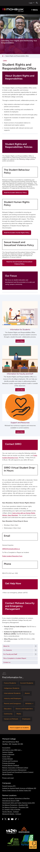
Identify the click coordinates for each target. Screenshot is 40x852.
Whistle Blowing (7, 774)
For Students (7, 650)
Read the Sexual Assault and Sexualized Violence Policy (19, 263)
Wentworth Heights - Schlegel (11, 814)
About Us (6, 646)
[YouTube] (12, 819)
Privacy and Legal (8, 778)
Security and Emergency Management (14, 770)
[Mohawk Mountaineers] (24, 833)
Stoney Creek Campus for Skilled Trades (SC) (16, 790)
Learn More (20, 341)
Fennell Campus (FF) (8, 786)
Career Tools (6, 756)
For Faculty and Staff (10, 654)
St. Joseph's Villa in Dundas (11, 809)
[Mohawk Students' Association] (11, 833)
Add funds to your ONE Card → (12, 750)
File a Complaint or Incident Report (14, 658)
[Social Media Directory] (18, 819)
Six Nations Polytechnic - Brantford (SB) (15, 805)
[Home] (13, 10)
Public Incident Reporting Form (12, 556)
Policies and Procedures (10, 761)
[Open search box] (36, 3)
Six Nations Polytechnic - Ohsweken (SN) (15, 807)
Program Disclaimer (8, 763)
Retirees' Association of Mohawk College (15, 767)
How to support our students (19, 728)
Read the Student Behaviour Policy (15, 192)
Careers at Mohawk (8, 754)
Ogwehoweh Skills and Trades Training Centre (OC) (18, 803)
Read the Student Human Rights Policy (16, 232)
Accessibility (6, 747)
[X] (5, 819)
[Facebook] (2, 819)
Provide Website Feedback (10, 765)
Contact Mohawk (7, 759)
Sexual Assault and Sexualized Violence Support (17, 772)
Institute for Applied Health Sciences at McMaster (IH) (19, 788)
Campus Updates (7, 752)
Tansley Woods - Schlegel (10, 811)
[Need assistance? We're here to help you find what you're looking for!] (33, 845)
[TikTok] (16, 819)
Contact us (6, 662)
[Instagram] (9, 819)
